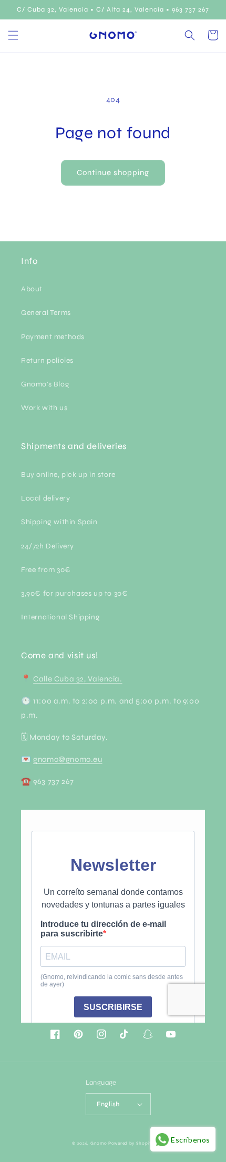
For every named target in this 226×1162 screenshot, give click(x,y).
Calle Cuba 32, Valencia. (77, 679)
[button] (13, 35)
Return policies (47, 360)
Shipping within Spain (59, 521)
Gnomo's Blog (45, 384)
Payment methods (53, 336)
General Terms (46, 312)
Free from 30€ (46, 569)
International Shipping (60, 617)
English (108, 1104)
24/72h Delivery (47, 546)
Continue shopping (113, 172)
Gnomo (98, 1143)
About (32, 288)
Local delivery (45, 498)
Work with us (44, 407)
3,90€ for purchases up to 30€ (74, 593)
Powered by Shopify (131, 1143)
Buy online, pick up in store (68, 474)
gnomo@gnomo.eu (67, 759)
